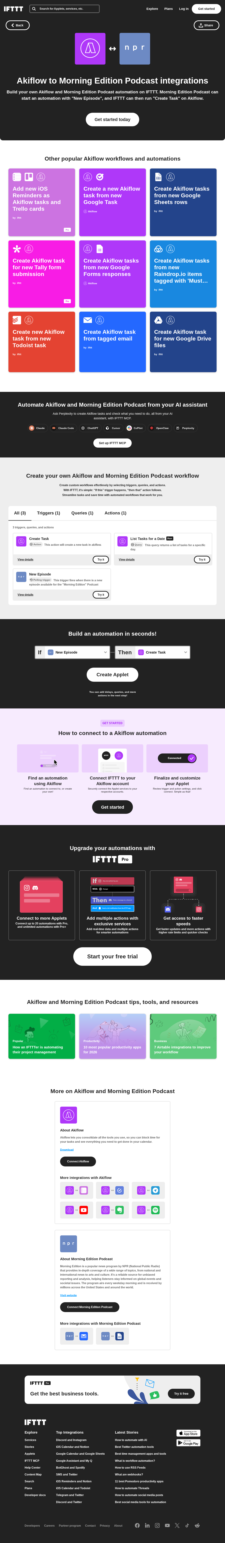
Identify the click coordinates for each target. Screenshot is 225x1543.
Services (30, 1440)
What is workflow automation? (135, 1460)
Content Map (33, 1474)
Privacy (105, 1525)
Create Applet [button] (112, 674)
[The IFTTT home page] (13, 9)
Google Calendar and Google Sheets (80, 1453)
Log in (184, 8)
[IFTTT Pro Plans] (169, 539)
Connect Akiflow (78, 1161)
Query (138, 544)
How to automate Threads (132, 1488)
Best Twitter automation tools (134, 1446)
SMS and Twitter (67, 1474)
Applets (30, 1453)
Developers (32, 1525)
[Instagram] (157, 1526)
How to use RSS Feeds (130, 1467)
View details (25, 559)
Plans (168, 8)
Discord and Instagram (71, 1440)
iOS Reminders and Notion (74, 1481)
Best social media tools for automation (140, 1502)
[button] (112, 807)
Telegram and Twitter (70, 1495)
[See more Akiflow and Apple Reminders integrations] (76, 1190)
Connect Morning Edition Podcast (89, 1307)
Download (67, 1149)
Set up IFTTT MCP (112, 443)
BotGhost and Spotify (70, 1467)
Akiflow (32, 80)
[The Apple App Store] (188, 1433)
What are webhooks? (129, 1474)
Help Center (32, 1467)
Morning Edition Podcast (108, 80)
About (118, 1525)
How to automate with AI (131, 1440)
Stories (29, 1446)
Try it (101, 559)
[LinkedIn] (147, 1526)
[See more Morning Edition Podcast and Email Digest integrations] (76, 1336)
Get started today (112, 119)
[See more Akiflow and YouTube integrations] (76, 1210)
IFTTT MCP (32, 1460)
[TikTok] (187, 1526)
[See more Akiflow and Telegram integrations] (148, 1190)
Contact (90, 1525)
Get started (206, 9)
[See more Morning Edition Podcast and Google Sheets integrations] (112, 1336)
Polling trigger (41, 579)
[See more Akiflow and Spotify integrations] (148, 1210)
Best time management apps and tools (140, 1453)
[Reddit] (197, 1526)
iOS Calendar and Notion (72, 1446)
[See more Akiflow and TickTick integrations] (112, 1190)
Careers (49, 1525)
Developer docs (35, 1495)
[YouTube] (167, 1526)
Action (37, 544)
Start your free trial (112, 956)
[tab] (19, 513)
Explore (152, 8)
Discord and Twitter (69, 1502)
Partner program (70, 1525)
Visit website (68, 1295)
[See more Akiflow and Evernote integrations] (112, 1210)
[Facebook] (137, 1526)
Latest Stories (126, 1432)
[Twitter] (177, 1526)
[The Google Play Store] (188, 1443)
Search (29, 1481)
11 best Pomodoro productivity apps (139, 1481)
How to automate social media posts (139, 1495)
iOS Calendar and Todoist (73, 1488)
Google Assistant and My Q (74, 1460)
